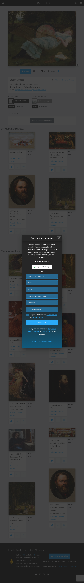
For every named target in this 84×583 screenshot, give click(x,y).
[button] (42, 267)
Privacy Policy (38, 317)
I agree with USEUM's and (43, 316)
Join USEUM (42, 322)
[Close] (59, 238)
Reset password (45, 341)
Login (34, 341)
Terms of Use (52, 315)
